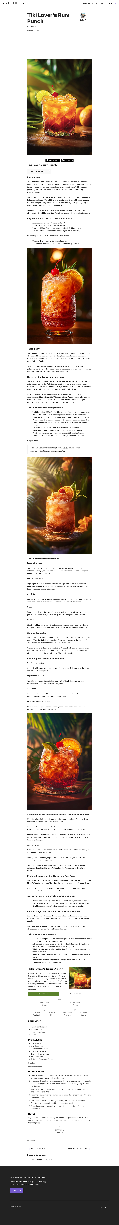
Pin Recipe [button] (77, 994)
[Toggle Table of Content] (47, 171)
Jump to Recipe (53, 160)
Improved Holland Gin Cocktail (77, 1149)
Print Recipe (68, 160)
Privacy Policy (103, 1207)
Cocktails (87, 3)
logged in (41, 1159)
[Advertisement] (59, 45)
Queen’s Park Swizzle (38, 1149)
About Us (99, 3)
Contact (108, 3)
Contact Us (17, 1190)
